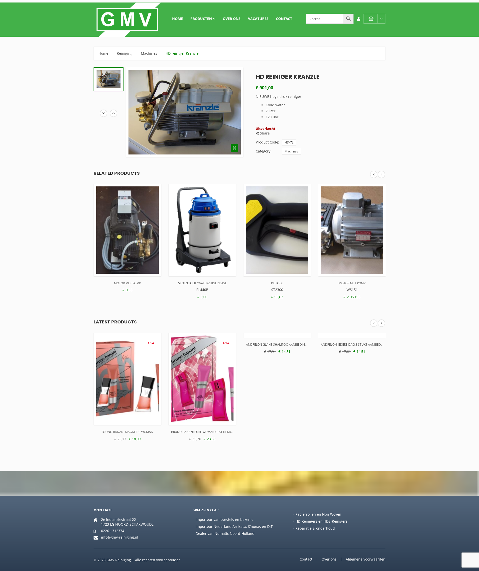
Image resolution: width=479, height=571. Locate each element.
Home (177, 18)
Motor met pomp (127, 283)
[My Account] (358, 19)
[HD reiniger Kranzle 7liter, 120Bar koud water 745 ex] (108, 79)
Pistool (277, 283)
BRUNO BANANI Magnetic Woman (127, 432)
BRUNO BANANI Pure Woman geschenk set (204, 432)
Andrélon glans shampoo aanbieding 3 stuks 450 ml (288, 344)
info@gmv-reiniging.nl (119, 537)
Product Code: (267, 142)
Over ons (231, 18)
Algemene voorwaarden (365, 559)
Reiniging (124, 53)
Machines (149, 53)
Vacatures (258, 18)
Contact (284, 18)
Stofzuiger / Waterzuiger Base (202, 283)
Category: (263, 151)
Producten (201, 18)
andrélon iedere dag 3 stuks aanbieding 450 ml (359, 344)
